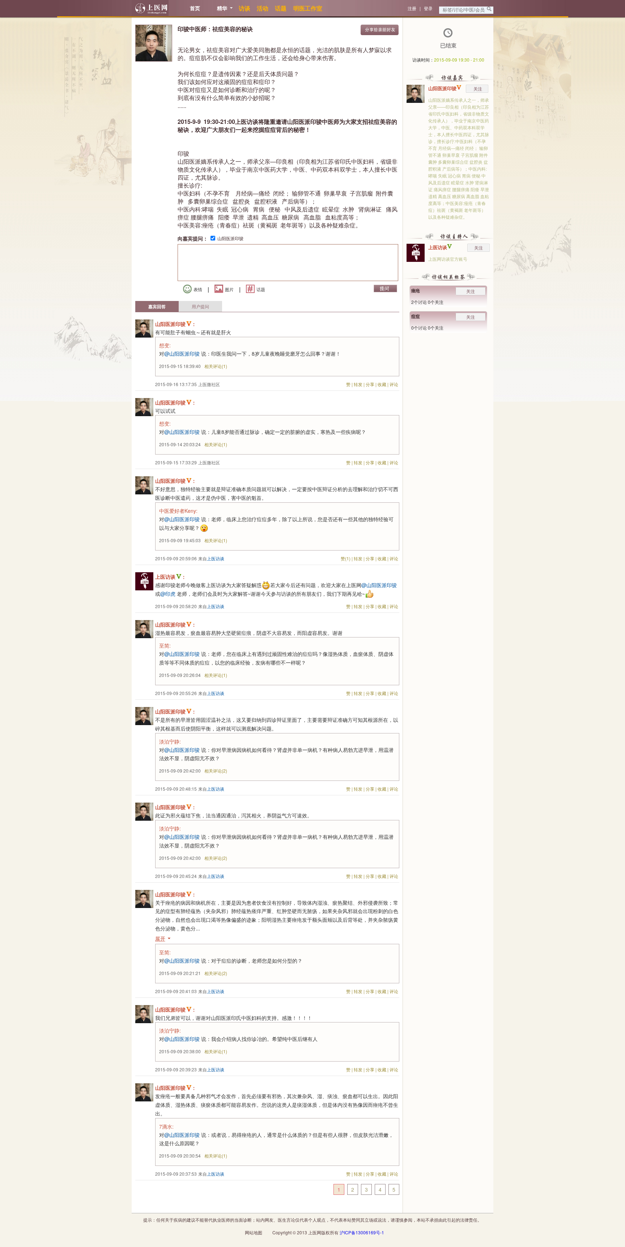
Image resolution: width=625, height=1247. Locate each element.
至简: (165, 645)
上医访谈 (437, 247)
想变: (165, 345)
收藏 (382, 384)
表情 (198, 289)
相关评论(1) (215, 366)
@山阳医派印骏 (182, 353)
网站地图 (253, 1232)
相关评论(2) (215, 770)
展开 (160, 938)
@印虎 (167, 593)
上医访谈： (170, 576)
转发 (358, 384)
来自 (211, 558)
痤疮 (415, 290)
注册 (412, 8)
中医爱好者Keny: (178, 510)
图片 (229, 289)
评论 (394, 384)
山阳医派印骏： (175, 323)
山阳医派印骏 (230, 238)
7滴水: (166, 1126)
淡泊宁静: (170, 741)
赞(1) (345, 558)
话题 (260, 289)
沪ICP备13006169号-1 (362, 1232)
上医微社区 (209, 384)
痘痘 (415, 316)
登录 (428, 8)
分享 (370, 384)
